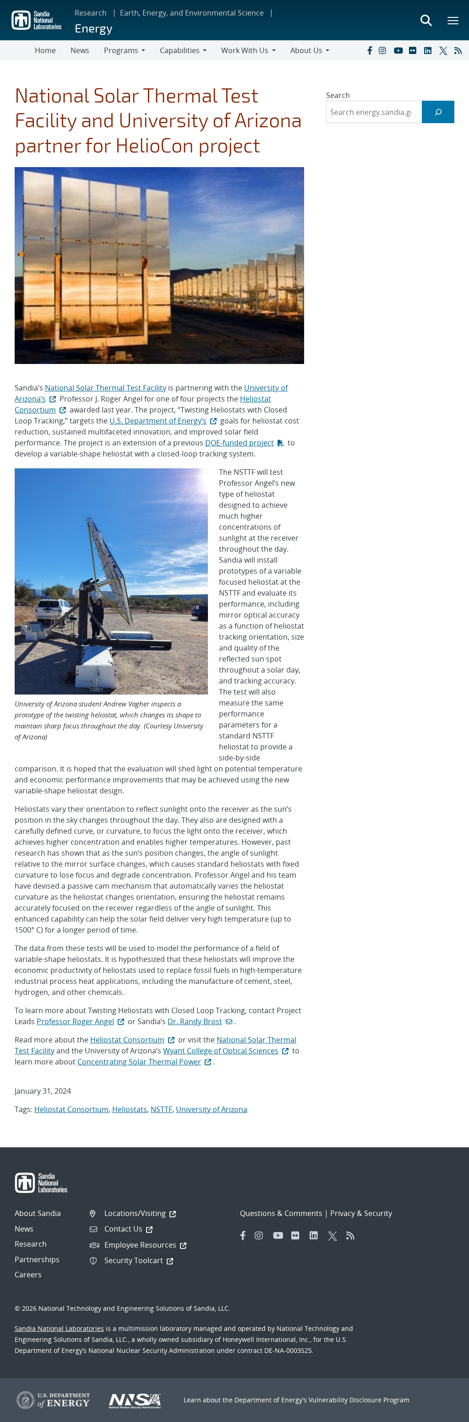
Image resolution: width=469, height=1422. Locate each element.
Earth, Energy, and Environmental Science (192, 13)
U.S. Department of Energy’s (158, 421)
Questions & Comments (281, 1213)
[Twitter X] (444, 50)
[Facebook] (369, 50)
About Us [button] (306, 50)
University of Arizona (211, 1109)
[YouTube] (399, 50)
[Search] (438, 112)
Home (45, 50)
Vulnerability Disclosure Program (359, 1399)
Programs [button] (121, 50)
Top (441, 1411)
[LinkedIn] (429, 50)
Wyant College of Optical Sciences (220, 1051)
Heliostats (129, 1109)
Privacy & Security (361, 1213)
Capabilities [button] (180, 50)
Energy (94, 28)
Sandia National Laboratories (59, 1328)
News (80, 50)
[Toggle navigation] (17, 50)
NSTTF (161, 1109)
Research (91, 13)
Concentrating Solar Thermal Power (139, 1062)
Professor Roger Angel (75, 1021)
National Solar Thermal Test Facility (105, 388)
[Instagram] (384, 50)
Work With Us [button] (244, 50)
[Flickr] (414, 50)
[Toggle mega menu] (453, 20)
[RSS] (459, 50)
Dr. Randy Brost (195, 1021)
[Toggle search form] (426, 20)
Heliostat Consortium (127, 1040)
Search (338, 95)
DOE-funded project (239, 443)
